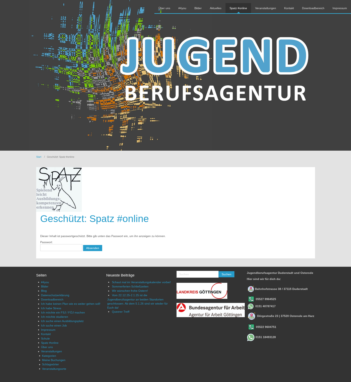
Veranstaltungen (51, 351)
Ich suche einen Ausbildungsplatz (62, 321)
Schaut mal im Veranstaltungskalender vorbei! (141, 282)
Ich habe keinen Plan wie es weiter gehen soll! (70, 303)
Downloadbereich (52, 299)
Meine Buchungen (53, 360)
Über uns (47, 347)
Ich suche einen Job (54, 325)
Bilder (44, 286)
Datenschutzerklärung (55, 295)
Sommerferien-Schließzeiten (130, 286)
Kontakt (46, 334)
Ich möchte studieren (54, 316)
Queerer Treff (120, 311)
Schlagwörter (50, 364)
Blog (44, 290)
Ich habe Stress (51, 308)
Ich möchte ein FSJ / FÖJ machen (63, 312)
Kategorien (49, 355)
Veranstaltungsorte (54, 368)
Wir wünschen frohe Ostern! (130, 290)
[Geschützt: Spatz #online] (59, 189)
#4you (45, 282)
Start (38, 157)
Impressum (48, 329)
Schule (45, 338)
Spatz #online (49, 342)
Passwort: (46, 242)
